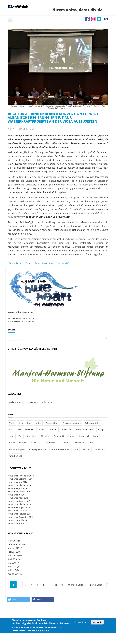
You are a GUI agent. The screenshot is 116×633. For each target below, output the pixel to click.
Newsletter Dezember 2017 (21, 478)
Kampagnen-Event (38, 449)
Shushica (98, 449)
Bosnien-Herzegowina (64, 436)
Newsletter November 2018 (21, 475)
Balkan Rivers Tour (85, 429)
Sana (11, 436)
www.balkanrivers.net (21, 312)
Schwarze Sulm (92, 423)
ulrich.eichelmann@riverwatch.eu (22, 318)
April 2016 (12, 559)
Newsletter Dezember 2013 (21, 517)
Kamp (101, 429)
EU (10, 429)
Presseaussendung (72, 423)
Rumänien (31, 436)
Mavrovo (29, 429)
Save (18, 429)
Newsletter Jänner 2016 (19, 491)
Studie (65, 442)
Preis (75, 449)
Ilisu (21, 423)
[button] (18, 599)
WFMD (34, 442)
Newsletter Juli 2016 (17, 488)
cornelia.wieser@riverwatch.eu (21, 321)
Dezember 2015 (15, 544)
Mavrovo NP (63, 263)
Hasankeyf (84, 436)
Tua (20, 436)
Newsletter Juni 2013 (17, 523)
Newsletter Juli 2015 (17, 494)
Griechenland (15, 455)
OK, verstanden (81, 622)
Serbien (86, 449)
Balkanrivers (15, 263)
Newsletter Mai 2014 (17, 510)
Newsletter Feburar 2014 (19, 513)
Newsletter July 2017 (17, 482)
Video (38, 423)
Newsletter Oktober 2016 (19, 485)
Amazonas (66, 429)
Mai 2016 (12, 562)
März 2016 (13, 555)
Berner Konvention (44, 263)
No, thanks (97, 622)
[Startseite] (18, 6)
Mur (29, 423)
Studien (23, 442)
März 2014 (13, 540)
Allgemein (47, 402)
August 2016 (14, 573)
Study (12, 442)
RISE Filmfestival (49, 442)
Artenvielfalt (78, 442)
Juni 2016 (12, 566)
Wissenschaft (52, 423)
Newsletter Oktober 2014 (19, 504)
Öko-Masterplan (17, 449)
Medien (53, 429)
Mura (95, 436)
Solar (90, 442)
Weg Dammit (32, 402)
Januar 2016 (13, 548)
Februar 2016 (14, 551)
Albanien (45, 436)
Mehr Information (40, 630)
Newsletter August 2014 (19, 507)
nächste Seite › (76, 584)
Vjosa (27, 263)
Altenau (41, 429)
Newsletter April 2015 (18, 497)
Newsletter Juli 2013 (17, 520)
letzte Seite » (96, 584)
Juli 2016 (12, 570)
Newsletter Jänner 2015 (19, 501)
